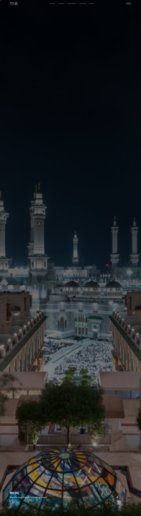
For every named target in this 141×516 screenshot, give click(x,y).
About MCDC (52, 3)
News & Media (83, 3)
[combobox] (128, 3)
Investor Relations (72, 3)
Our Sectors (61, 3)
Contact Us (91, 3)
